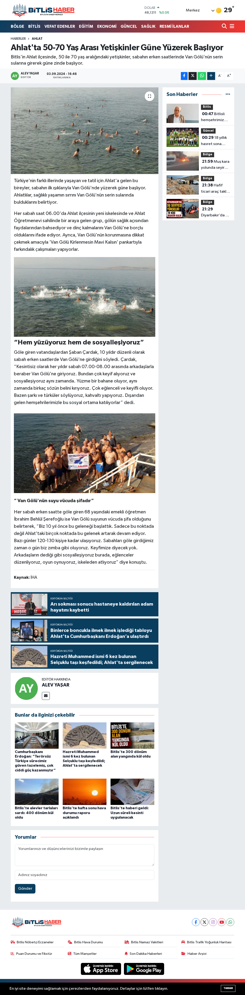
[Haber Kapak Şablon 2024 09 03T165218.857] (85, 296)
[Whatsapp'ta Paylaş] (202, 76)
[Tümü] (228, 94)
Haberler (18, 38)
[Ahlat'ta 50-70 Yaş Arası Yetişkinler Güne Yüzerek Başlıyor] (84, 130)
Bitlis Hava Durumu (88, 942)
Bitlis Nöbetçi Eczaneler (35, 942)
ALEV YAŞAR (55, 685)
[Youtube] (222, 922)
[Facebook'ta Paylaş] (184, 76)
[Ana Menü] (231, 27)
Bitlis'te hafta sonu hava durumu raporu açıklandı (84, 812)
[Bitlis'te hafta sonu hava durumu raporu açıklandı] (84, 792)
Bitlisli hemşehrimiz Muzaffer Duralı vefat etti (214, 117)
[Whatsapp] (230, 922)
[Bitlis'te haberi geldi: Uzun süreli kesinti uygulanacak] (132, 792)
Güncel (208, 130)
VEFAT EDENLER (60, 26)
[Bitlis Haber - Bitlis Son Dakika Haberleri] (43, 10)
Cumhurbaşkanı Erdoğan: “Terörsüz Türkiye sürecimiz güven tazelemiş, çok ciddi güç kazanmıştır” (35, 761)
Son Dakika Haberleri (146, 954)
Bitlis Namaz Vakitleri (147, 942)
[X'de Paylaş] (193, 76)
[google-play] (144, 969)
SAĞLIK (148, 26)
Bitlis (207, 106)
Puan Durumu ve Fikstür (34, 954)
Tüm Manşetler (85, 954)
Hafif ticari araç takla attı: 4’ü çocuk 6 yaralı (215, 189)
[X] (204, 922)
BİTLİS (34, 26)
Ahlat (37, 38)
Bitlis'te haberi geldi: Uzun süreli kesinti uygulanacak (130, 812)
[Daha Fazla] (211, 76)
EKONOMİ (107, 26)
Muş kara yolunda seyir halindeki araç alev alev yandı (215, 165)
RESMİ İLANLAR (174, 26)
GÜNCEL (129, 26)
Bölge (207, 154)
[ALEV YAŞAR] (26, 688)
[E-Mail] (46, 696)
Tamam (228, 988)
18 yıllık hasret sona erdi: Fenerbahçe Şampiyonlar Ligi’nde (214, 141)
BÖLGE (17, 26)
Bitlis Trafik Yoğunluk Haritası (209, 942)
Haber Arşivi (197, 954)
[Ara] (225, 27)
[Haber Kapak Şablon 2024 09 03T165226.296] (85, 453)
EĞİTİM (86, 26)
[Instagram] (213, 922)
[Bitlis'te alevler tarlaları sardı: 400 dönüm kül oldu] (37, 792)
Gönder (25, 889)
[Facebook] (196, 922)
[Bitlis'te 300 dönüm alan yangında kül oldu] (132, 735)
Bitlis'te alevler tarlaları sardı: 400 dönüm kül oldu (36, 812)
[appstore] (101, 969)
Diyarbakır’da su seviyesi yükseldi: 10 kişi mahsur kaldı (215, 213)
